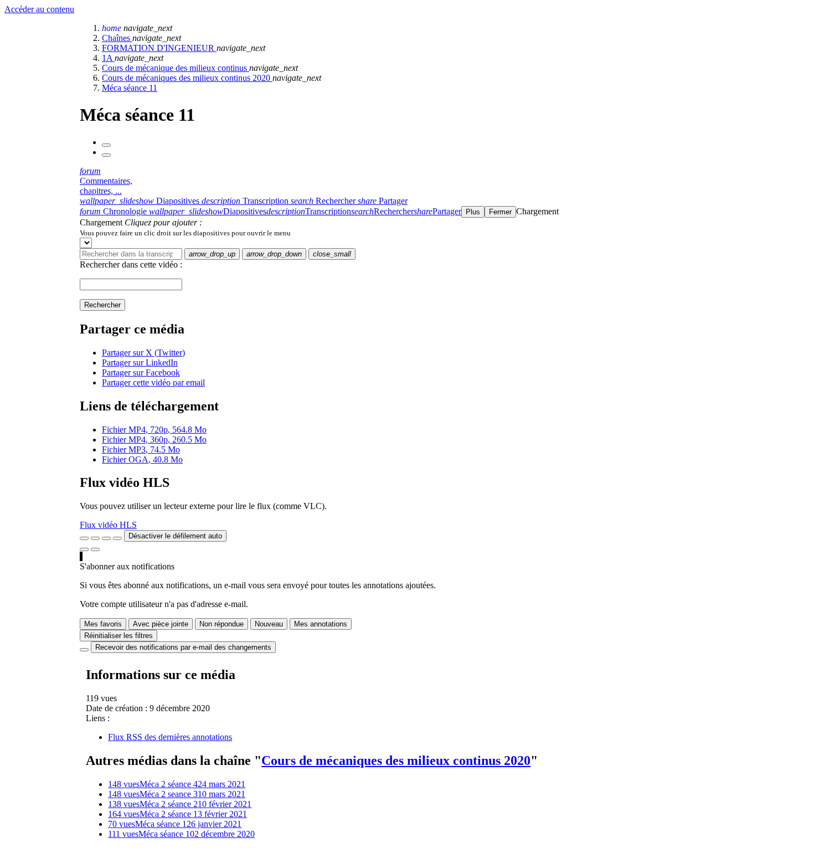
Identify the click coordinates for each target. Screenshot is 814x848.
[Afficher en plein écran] (84, 538)
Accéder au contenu (39, 9)
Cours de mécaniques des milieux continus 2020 (187, 78)
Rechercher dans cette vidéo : (131, 264)
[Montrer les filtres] (95, 538)
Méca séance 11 (129, 87)
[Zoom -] (106, 538)
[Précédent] (106, 145)
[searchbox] (131, 254)
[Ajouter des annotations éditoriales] (95, 549)
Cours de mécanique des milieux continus (175, 68)
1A (108, 58)
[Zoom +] (117, 538)
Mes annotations (320, 624)
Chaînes (117, 38)
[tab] (141, 200)
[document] (445, 233)
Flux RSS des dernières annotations (170, 737)
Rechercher (102, 305)
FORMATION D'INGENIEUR (159, 48)
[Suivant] (106, 155)
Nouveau (269, 624)
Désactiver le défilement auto (175, 536)
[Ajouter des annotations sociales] (84, 549)
